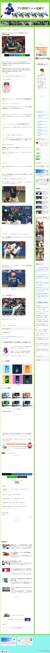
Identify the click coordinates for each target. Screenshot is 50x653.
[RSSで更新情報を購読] (18, 482)
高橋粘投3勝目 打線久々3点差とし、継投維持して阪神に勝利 (14, 502)
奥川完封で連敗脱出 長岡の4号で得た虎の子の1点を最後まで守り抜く (42, 345)
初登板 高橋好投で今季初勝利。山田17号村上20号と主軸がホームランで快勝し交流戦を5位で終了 (42, 295)
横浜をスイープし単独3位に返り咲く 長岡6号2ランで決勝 (42, 330)
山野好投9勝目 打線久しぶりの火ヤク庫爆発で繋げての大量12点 (42, 339)
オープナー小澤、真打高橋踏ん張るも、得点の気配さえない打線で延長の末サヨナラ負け (42, 269)
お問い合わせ (4, 514)
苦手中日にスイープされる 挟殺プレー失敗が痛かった (12, 494)
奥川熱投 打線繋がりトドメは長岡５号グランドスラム (42, 334)
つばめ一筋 (42, 74)
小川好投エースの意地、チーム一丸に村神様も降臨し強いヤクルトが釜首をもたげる (42, 276)
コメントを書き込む (17, 627)
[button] (27, 55)
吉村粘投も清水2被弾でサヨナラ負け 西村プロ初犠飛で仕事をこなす (15, 506)
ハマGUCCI (46, 277)
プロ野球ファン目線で (42, 302)
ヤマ (37, 298)
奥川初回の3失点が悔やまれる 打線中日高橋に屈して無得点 (13, 498)
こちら (9, 449)
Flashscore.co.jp (40, 290)
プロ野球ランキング (39, 157)
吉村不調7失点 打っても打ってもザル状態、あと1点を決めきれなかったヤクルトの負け (42, 307)
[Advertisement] (17, 422)
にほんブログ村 (5, 338)
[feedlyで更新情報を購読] (16, 482)
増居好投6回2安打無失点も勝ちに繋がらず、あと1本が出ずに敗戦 (42, 351)
